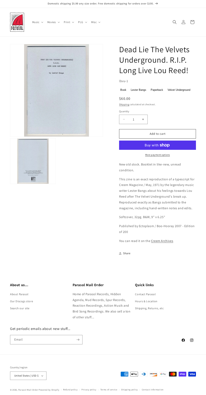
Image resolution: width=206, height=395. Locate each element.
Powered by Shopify (49, 389)
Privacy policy (88, 389)
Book (123, 89)
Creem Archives (162, 241)
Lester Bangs (138, 89)
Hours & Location (146, 301)
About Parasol (19, 294)
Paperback (157, 89)
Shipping (124, 104)
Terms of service (108, 389)
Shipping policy (129, 389)
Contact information (153, 389)
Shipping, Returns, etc (149, 308)
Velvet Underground (179, 89)
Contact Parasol (145, 294)
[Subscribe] (77, 339)
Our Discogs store (21, 301)
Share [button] (127, 253)
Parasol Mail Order (28, 389)
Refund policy (70, 389)
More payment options (157, 154)
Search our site (20, 308)
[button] (37, 22)
